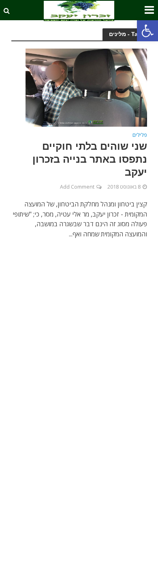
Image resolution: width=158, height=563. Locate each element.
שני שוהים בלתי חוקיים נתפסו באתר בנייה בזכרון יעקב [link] (89, 159)
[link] (147, 30)
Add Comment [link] (77, 186)
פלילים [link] (139, 135)
